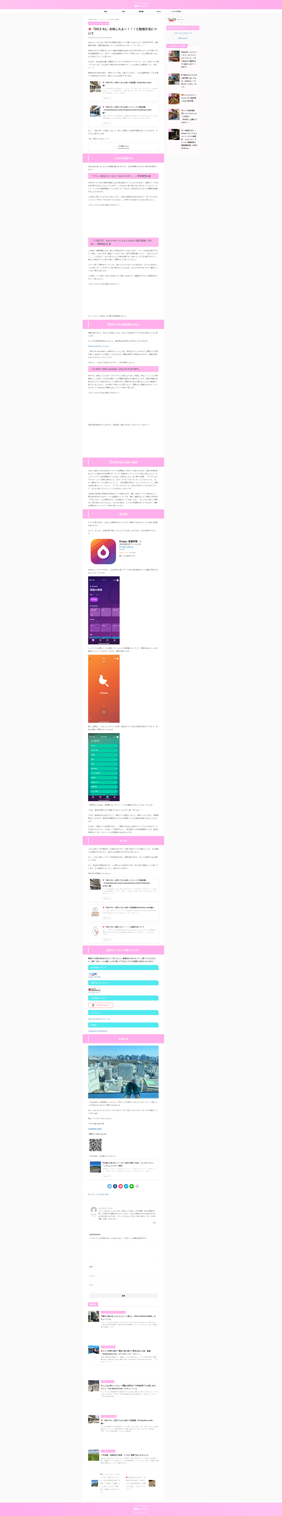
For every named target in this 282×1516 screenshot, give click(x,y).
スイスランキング (94, 992)
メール (92, 1276)
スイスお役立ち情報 (101, 1194)
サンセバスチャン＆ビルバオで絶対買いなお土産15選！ (188, 98)
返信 (154, 1222)
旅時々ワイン (141, 6)
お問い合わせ (183, 38)
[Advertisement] (123, 1337)
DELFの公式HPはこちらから (98, 346)
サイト (91, 1285)
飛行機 (141, 11)
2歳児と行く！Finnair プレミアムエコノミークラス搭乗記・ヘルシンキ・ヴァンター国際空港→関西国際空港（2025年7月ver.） (189, 139)
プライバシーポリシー (182, 33)
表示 (126, 146)
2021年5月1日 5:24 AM (105, 1208)
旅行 (105, 11)
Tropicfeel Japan (95, 1129)
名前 (91, 1267)
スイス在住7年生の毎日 (141, 1506)
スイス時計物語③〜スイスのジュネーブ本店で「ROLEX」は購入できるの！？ (189, 116)
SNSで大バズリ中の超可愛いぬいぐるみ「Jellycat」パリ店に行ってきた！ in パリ (189, 81)
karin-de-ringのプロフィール (99, 1019)
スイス (92, 1194)
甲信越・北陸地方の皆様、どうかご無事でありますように (126, 1455)
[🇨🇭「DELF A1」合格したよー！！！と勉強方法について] (126, 1186)
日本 (123, 11)
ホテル (159, 11)
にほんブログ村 (94, 977)
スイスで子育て (176, 11)
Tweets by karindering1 (97, 1031)
